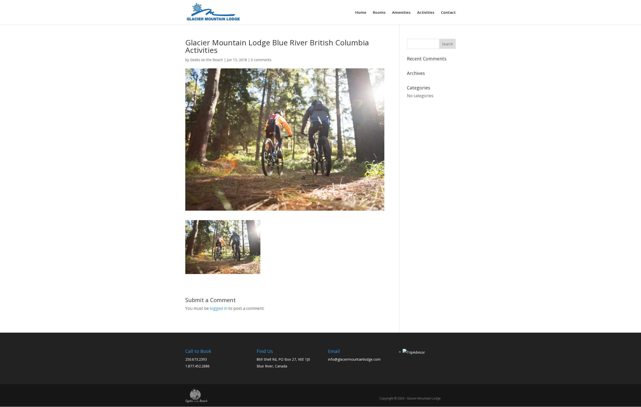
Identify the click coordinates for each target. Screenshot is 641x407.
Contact (448, 13)
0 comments (261, 59)
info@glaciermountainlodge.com (354, 359)
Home (360, 13)
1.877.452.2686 (197, 366)
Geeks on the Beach (206, 59)
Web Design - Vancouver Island (196, 395)
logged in (218, 308)
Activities (425, 13)
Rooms (379, 13)
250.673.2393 (196, 359)
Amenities (401, 13)
